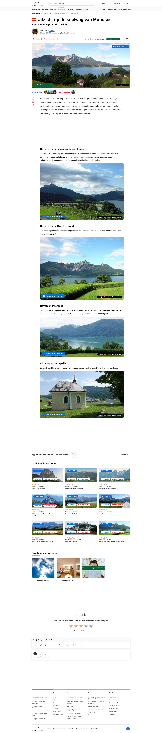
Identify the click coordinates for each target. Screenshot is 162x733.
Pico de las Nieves (114, 705)
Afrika (54, 697)
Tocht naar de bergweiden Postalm (43, 541)
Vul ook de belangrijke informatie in (93, 568)
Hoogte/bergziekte (93, 712)
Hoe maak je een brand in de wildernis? (96, 702)
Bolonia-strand (113, 702)
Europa (33, 486)
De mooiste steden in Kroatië (40, 710)
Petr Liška (107, 217)
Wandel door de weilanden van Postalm (111, 514)
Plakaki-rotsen (113, 700)
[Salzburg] (75, 539)
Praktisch (70, 9)
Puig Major (112, 714)
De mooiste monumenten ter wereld (40, 714)
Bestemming (36, 9)
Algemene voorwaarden (59, 728)
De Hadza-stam (71, 721)
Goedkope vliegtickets (113, 9)
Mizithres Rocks (113, 708)
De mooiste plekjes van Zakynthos (38, 702)
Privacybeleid (70, 728)
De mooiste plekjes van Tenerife (38, 719)
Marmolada (70, 706)
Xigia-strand (112, 697)
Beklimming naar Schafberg (74, 488)
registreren (69, 645)
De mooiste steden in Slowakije (38, 707)
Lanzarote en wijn (93, 706)
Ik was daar (36, 39)
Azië (54, 700)
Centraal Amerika (58, 714)
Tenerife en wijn (92, 714)
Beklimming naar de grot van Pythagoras (75, 697)
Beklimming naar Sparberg (107, 488)
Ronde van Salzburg (71, 541)
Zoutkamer (41, 486)
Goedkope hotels (126, 9)
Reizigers (102, 3)
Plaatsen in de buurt (81, 9)
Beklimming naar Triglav (73, 713)
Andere (126, 38)
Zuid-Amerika (57, 705)
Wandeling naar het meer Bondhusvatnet (74, 709)
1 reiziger (86, 631)
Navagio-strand (113, 711)
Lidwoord (45, 9)
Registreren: (116, 3)
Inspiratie (53, 9)
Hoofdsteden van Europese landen (39, 697)
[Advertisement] (85, 132)
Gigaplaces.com (37, 3)
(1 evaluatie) (101, 39)
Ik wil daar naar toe (50, 39)
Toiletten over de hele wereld (96, 709)
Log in (110, 3)
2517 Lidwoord (51, 33)
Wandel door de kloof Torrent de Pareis (75, 702)
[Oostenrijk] (37, 486)
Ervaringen (61, 9)
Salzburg (79, 539)
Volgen (52, 30)
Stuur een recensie (113, 39)
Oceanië (55, 708)
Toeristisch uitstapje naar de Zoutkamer (111, 541)
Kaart (103, 9)
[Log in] (74, 455)
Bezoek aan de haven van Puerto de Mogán (74, 717)
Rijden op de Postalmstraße (74, 514)
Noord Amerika (57, 711)
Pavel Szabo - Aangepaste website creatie (87, 728)
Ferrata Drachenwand (38, 488)
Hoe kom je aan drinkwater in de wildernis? (96, 697)
